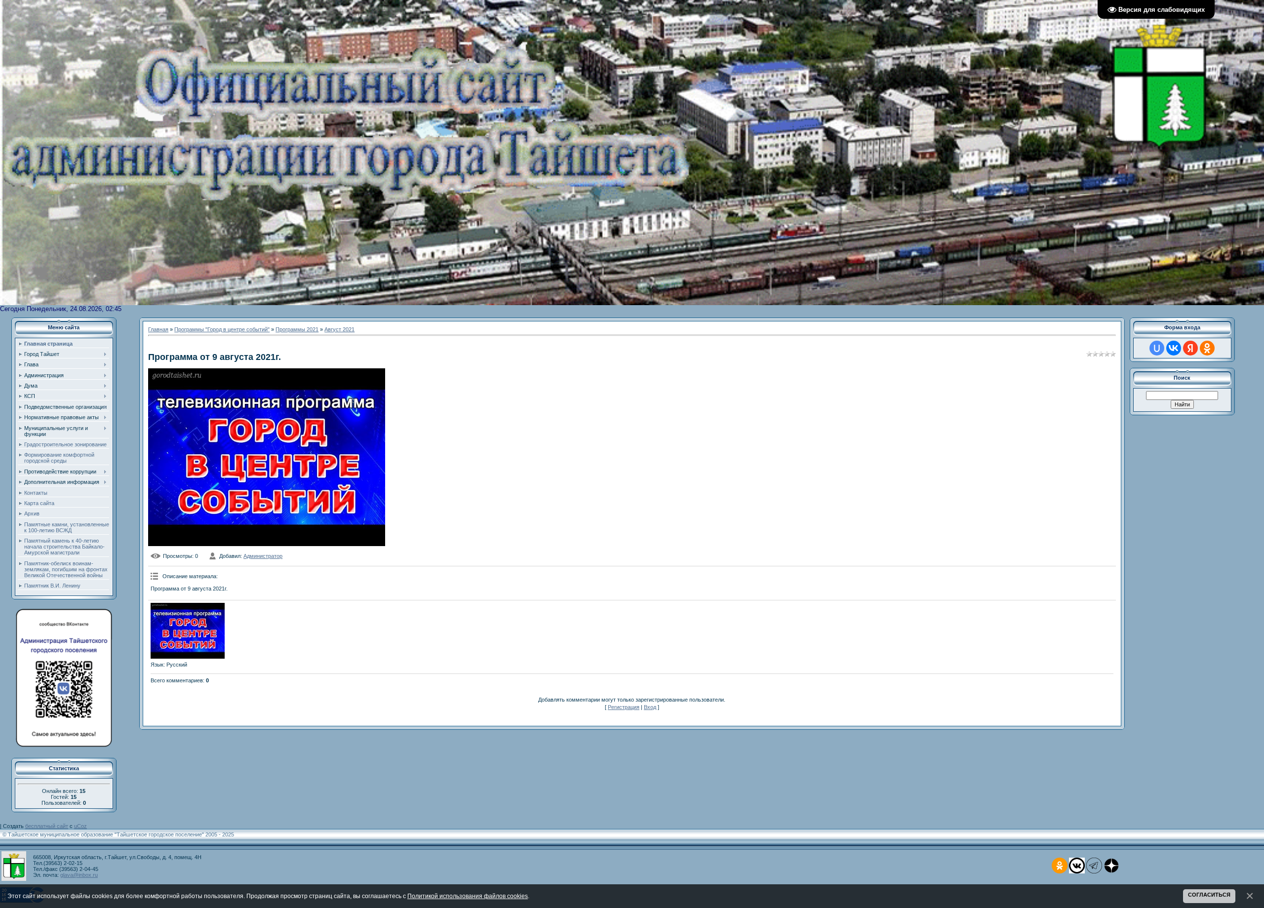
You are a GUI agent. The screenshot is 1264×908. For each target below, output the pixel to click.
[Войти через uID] (1156, 348)
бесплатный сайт (46, 826)
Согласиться (1209, 895)
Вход (650, 707)
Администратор (262, 556)
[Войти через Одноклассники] (1207, 348)
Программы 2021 (297, 329)
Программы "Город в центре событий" (222, 329)
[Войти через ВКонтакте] (1173, 348)
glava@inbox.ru (79, 875)
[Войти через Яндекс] (1190, 348)
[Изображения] (188, 631)
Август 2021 (339, 329)
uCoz (80, 826)
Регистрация (623, 707)
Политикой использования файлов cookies (467, 896)
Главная (158, 329)
